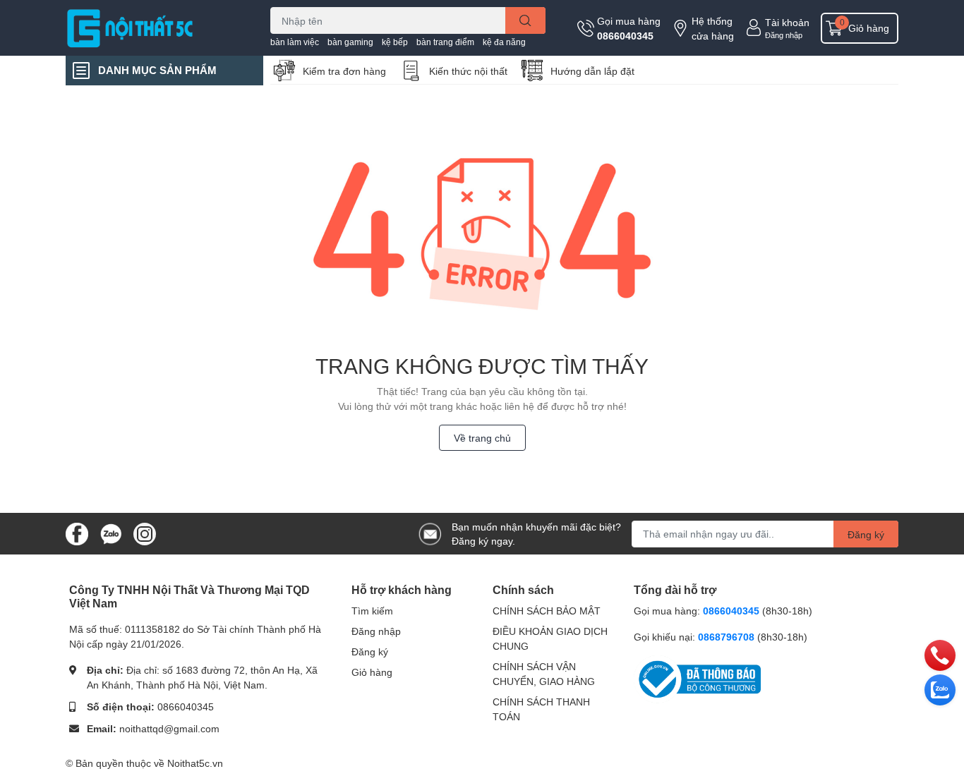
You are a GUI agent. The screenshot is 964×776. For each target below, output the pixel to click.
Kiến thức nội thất (468, 71)
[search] (525, 20)
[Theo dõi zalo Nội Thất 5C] (111, 532)
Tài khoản (787, 22)
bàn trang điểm (445, 42)
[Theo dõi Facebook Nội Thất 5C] (77, 532)
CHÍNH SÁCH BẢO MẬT (547, 611)
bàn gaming (350, 42)
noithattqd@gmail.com (169, 728)
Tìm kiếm (372, 611)
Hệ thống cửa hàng (713, 28)
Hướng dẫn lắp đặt (592, 71)
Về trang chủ (482, 438)
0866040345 (625, 36)
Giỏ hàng (371, 672)
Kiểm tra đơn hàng (344, 71)
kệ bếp (395, 42)
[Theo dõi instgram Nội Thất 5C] (144, 532)
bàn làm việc (294, 42)
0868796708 (727, 637)
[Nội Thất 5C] (153, 27)
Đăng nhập (783, 35)
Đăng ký (866, 534)
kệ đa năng (504, 42)
